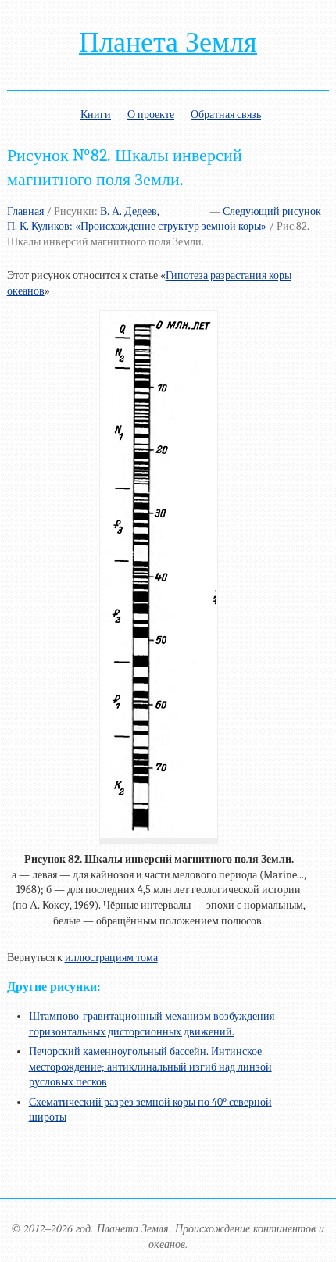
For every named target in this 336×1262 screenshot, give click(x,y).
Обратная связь (226, 114)
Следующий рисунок (272, 211)
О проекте (150, 114)
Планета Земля (168, 42)
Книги (95, 114)
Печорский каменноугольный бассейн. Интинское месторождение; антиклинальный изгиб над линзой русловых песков (150, 1067)
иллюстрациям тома (111, 957)
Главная (25, 211)
